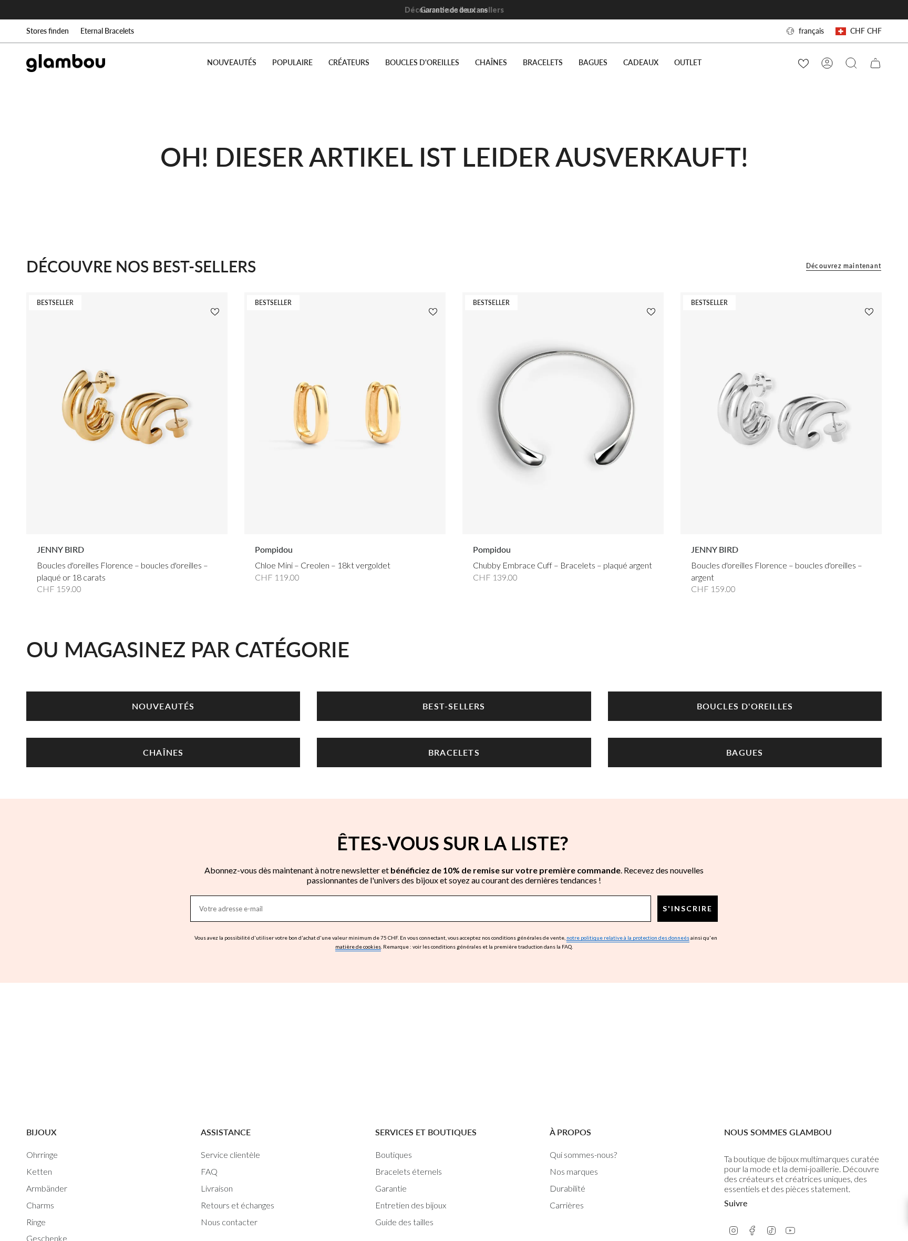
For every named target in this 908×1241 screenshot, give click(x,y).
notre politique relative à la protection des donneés (627, 937)
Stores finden (47, 30)
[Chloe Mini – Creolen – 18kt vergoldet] (345, 413)
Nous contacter (229, 1222)
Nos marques (574, 1171)
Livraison (217, 1188)
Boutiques (393, 1154)
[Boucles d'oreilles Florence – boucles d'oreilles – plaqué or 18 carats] (127, 413)
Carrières (567, 1205)
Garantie (391, 1188)
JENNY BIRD (60, 549)
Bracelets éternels (408, 1171)
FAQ (209, 1171)
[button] (292, 62)
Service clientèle (230, 1154)
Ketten (39, 1171)
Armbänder (46, 1188)
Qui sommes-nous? (583, 1154)
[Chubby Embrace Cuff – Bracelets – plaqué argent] (563, 413)
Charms (40, 1205)
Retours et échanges (237, 1205)
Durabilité (567, 1188)
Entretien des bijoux (410, 1205)
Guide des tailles (404, 1222)
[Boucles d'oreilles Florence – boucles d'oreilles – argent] (781, 413)
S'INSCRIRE (688, 908)
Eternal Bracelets (107, 30)
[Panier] (875, 63)
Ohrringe (42, 1154)
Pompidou (274, 549)
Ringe (36, 1222)
